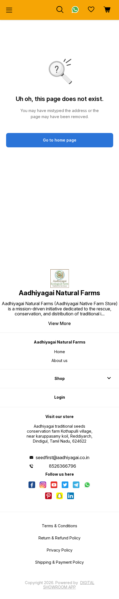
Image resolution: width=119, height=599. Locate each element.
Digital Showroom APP (68, 584)
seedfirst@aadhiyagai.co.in (62, 457)
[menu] (9, 10)
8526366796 (62, 466)
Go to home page (59, 140)
